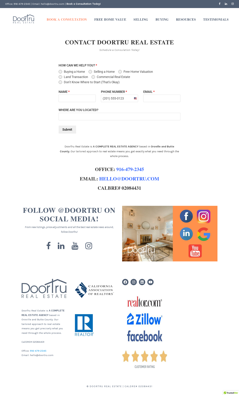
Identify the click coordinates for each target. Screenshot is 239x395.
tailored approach (87, 151)
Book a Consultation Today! (83, 3)
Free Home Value (110, 19)
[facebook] (219, 3)
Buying (162, 19)
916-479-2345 (22, 3)
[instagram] (232, 3)
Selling (140, 19)
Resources (186, 19)
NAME (64, 92)
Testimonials (216, 19)
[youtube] (75, 246)
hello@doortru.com (52, 3)
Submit (67, 129)
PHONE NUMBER (114, 92)
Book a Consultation (67, 19)
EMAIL (149, 92)
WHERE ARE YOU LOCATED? (78, 110)
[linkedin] (226, 3)
